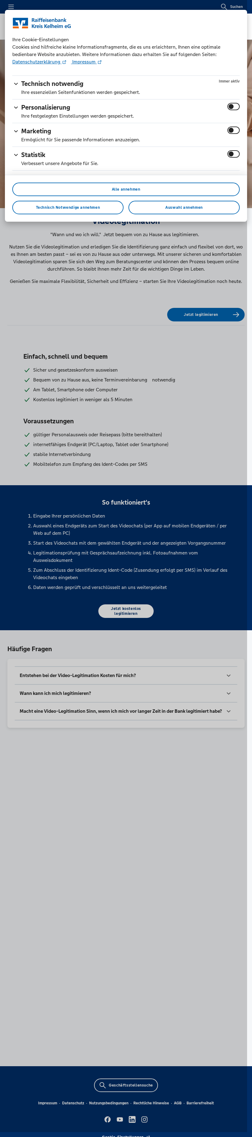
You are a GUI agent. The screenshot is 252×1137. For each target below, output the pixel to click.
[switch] (233, 106)
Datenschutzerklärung (36, 62)
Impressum (84, 62)
